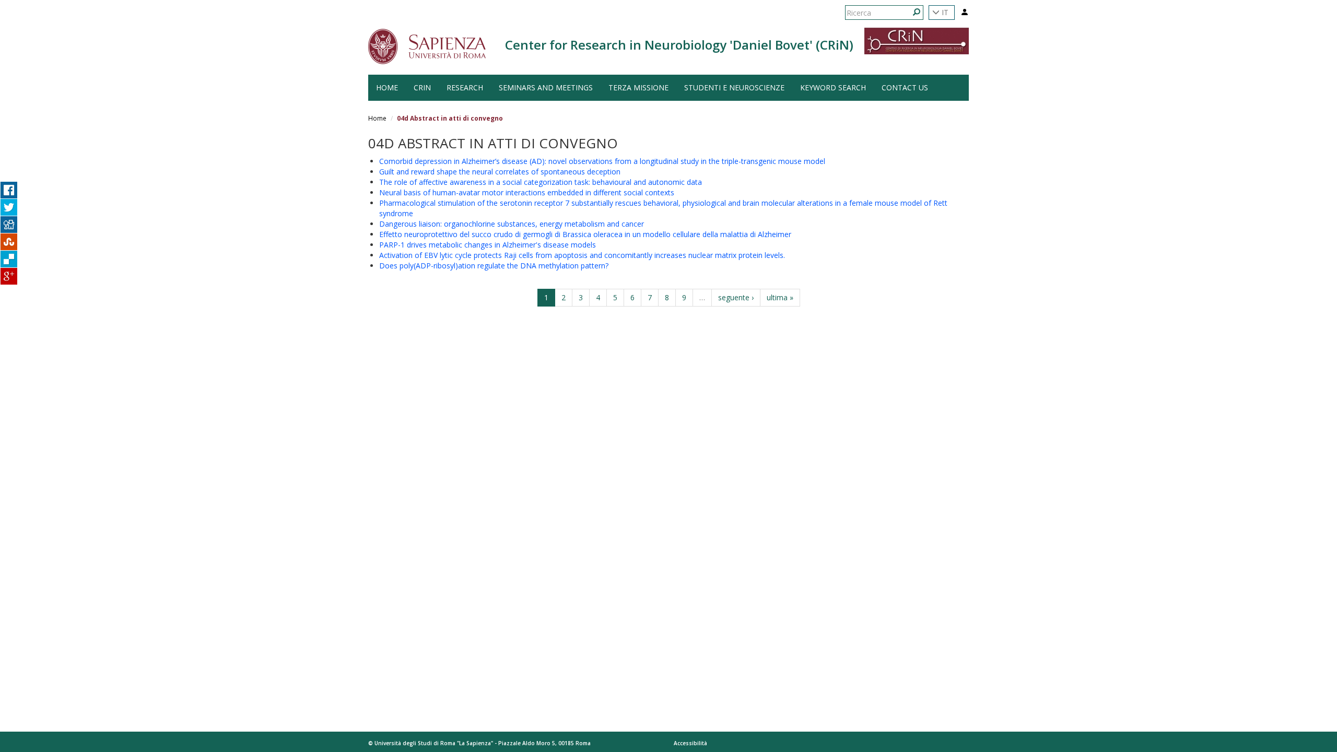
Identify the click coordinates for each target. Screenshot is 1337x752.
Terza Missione (638, 87)
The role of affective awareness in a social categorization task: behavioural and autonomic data (540, 182)
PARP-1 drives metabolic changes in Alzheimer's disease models (487, 245)
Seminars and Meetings (546, 87)
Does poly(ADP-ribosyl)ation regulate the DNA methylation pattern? (493, 266)
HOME (387, 87)
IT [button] (944, 12)
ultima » (780, 297)
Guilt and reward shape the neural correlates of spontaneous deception (499, 172)
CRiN (422, 87)
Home (377, 118)
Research (465, 87)
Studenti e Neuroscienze (734, 87)
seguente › (736, 297)
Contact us (905, 87)
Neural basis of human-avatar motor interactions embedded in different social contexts (526, 192)
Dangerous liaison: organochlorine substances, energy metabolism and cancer (511, 224)
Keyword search (833, 87)
